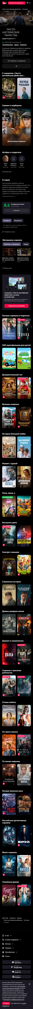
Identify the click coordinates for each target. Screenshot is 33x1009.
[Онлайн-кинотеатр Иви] (4, 3)
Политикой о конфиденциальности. (13, 999)
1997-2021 (8, 42)
